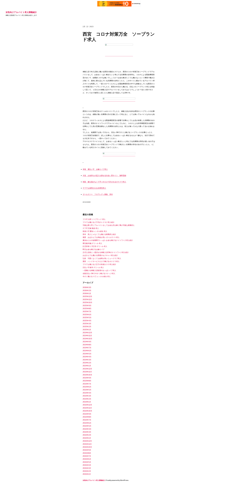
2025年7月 (87, 311)
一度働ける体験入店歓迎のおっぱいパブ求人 (99, 270)
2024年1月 (87, 366)
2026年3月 (87, 287)
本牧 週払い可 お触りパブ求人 (95, 169)
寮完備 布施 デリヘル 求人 (92, 243)
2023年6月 (87, 387)
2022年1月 (87, 438)
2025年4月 (87, 321)
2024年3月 (87, 360)
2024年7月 (87, 348)
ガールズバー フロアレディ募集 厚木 (98, 194)
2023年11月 (87, 372)
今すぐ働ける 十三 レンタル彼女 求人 (97, 276)
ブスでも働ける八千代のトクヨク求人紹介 (98, 222)
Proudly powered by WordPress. (117, 480)
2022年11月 (87, 408)
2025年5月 (87, 317)
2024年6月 (87, 351)
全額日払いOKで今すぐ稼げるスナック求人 (99, 273)
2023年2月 (87, 399)
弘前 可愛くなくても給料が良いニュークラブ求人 (102, 258)
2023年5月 (87, 390)
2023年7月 (87, 384)
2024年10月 (87, 339)
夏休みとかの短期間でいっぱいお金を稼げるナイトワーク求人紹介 (108, 240)
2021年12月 (87, 441)
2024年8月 (87, 345)
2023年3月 (87, 396)
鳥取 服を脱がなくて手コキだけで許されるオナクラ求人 (104, 182)
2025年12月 (87, 296)
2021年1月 (87, 474)
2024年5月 (87, 354)
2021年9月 (87, 450)
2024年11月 (87, 336)
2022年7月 (87, 420)
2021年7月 (87, 456)
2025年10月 (87, 302)
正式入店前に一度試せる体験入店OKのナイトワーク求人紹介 (106, 252)
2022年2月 (87, 435)
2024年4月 (87, 357)
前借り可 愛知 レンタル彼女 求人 (95, 231)
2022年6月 (87, 423)
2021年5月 (87, 462)
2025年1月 (87, 330)
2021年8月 (87, 453)
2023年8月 (87, 381)
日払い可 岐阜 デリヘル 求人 (93, 267)
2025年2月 (87, 327)
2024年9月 (87, 342)
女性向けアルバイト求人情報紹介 (21, 12)
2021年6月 (87, 459)
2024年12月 (87, 333)
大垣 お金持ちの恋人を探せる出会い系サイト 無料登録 (104, 175)
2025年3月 (87, 324)
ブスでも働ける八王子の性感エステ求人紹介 (99, 264)
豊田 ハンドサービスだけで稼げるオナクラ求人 (101, 261)
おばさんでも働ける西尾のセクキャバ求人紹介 (100, 255)
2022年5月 (87, 426)
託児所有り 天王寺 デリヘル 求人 (95, 246)
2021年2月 (87, 471)
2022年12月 (87, 405)
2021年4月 (87, 465)
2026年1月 (87, 293)
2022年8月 (87, 417)
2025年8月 (87, 308)
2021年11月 (87, 444)
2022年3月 (87, 432)
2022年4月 (87, 429)
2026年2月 (87, 290)
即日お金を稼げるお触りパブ (93, 249)
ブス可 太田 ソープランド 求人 (94, 219)
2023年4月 (87, 393)
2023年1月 (87, 402)
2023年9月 (87, 378)
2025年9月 (87, 306)
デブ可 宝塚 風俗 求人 (91, 228)
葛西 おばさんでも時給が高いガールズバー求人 (101, 237)
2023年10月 (87, 375)
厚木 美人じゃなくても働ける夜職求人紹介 (99, 234)
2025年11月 (87, 299)
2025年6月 (87, 315)
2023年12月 (87, 369)
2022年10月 (87, 411)
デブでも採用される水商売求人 (94, 188)
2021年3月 (87, 468)
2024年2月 (87, 363)
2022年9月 (87, 414)
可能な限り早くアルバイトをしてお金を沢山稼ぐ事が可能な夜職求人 (109, 225)
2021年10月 (87, 447)
